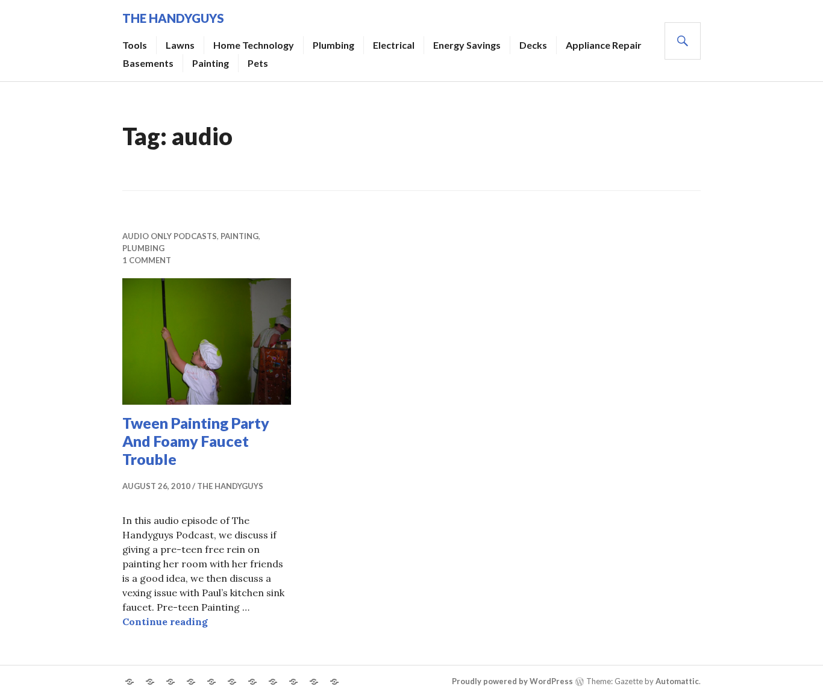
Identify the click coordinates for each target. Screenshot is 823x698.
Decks (533, 45)
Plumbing (333, 45)
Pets (258, 63)
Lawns (180, 45)
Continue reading (165, 621)
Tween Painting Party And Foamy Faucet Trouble (195, 441)
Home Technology (253, 45)
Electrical (394, 45)
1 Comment (146, 260)
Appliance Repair (604, 45)
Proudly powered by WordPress (512, 681)
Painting (210, 63)
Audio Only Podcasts (169, 236)
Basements (148, 63)
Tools (134, 45)
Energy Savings (467, 45)
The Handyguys (173, 18)
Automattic (677, 681)
